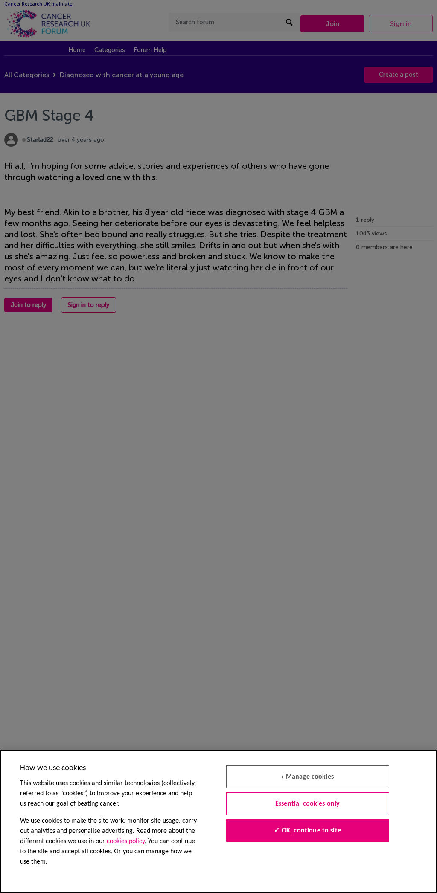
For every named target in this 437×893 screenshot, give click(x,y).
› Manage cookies (307, 777)
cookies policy (126, 841)
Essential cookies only (307, 803)
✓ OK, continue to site (307, 830)
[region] (218, 821)
